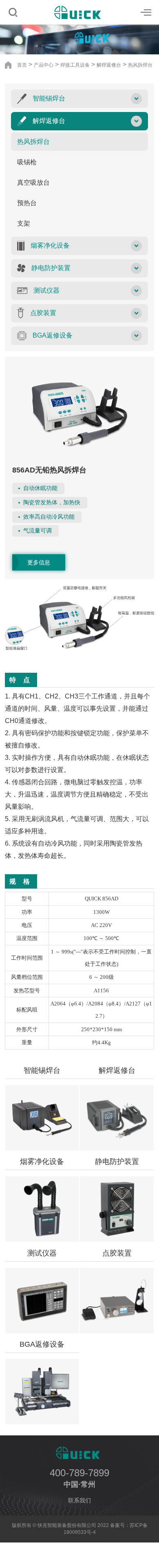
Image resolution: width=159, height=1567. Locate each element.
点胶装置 (117, 1253)
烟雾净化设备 (42, 1161)
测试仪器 (42, 1253)
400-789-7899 (79, 1472)
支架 (23, 223)
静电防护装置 (117, 1161)
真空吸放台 (33, 182)
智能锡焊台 (42, 1070)
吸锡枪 (27, 162)
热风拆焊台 (140, 65)
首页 (22, 65)
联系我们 (79, 1500)
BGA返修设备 (42, 1344)
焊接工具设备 (75, 65)
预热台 (27, 202)
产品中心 (43, 65)
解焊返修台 (109, 65)
